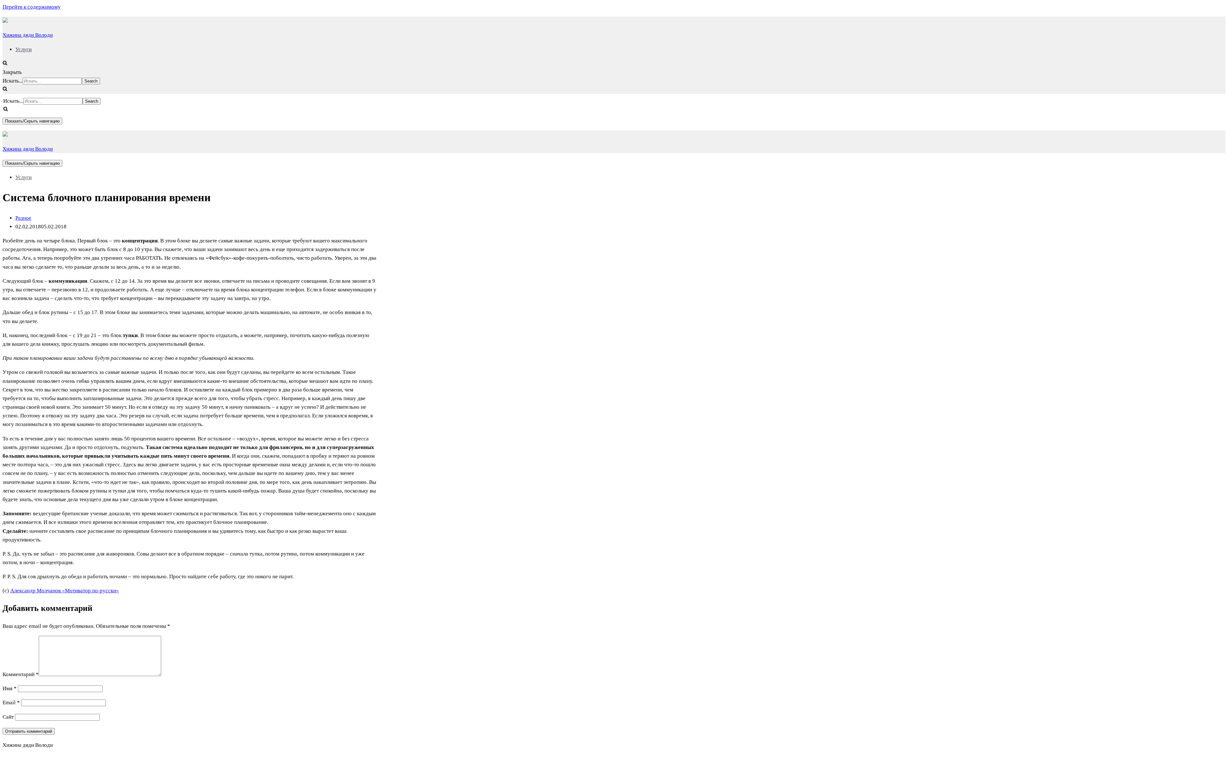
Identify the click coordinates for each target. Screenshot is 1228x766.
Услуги (23, 49)
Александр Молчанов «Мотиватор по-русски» (64, 591)
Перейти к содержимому (32, 7)
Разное (23, 218)
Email (11, 702)
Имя (10, 688)
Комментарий (21, 674)
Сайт (8, 717)
